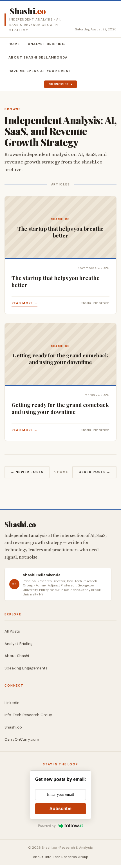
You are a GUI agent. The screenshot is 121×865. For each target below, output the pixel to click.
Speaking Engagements (26, 668)
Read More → (24, 303)
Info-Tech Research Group (28, 714)
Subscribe (59, 84)
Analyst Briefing (46, 44)
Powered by (47, 826)
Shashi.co (13, 727)
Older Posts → (94, 472)
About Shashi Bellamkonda (38, 57)
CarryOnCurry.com (22, 739)
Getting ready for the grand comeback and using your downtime (60, 408)
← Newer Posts (27, 472)
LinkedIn (12, 702)
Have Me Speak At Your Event (39, 71)
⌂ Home (61, 472)
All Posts (12, 631)
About (38, 857)
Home (14, 44)
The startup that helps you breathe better (56, 281)
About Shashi (17, 655)
